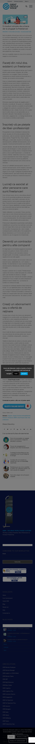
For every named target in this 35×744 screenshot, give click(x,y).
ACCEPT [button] (24, 373)
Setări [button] (16, 373)
